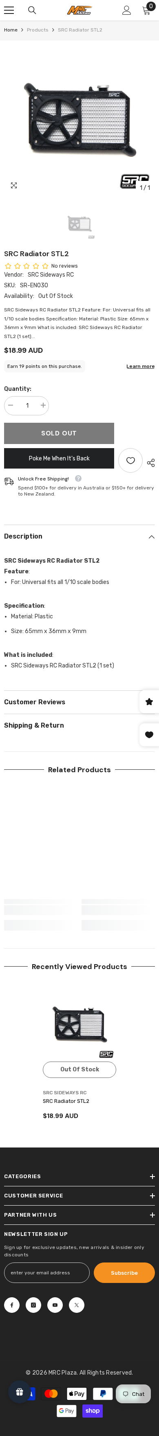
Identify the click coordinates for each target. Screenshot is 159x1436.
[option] (79, 120)
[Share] (149, 463)
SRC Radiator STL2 (66, 1101)
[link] (40, 910)
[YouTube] (55, 1305)
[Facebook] (12, 1305)
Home (11, 30)
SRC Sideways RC (51, 274)
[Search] (32, 10)
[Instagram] (33, 1305)
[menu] (9, 10)
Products (38, 30)
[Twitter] (76, 1305)
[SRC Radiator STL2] (79, 1025)
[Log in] (126, 10)
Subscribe (124, 1273)
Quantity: (17, 388)
